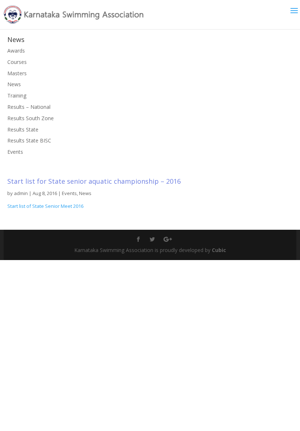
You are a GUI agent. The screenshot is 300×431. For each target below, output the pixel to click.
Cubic (219, 250)
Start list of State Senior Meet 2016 (45, 206)
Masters (17, 73)
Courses (17, 61)
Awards (16, 50)
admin (21, 193)
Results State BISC (29, 140)
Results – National (28, 106)
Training (16, 95)
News (85, 193)
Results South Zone (30, 118)
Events (69, 193)
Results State (22, 129)
